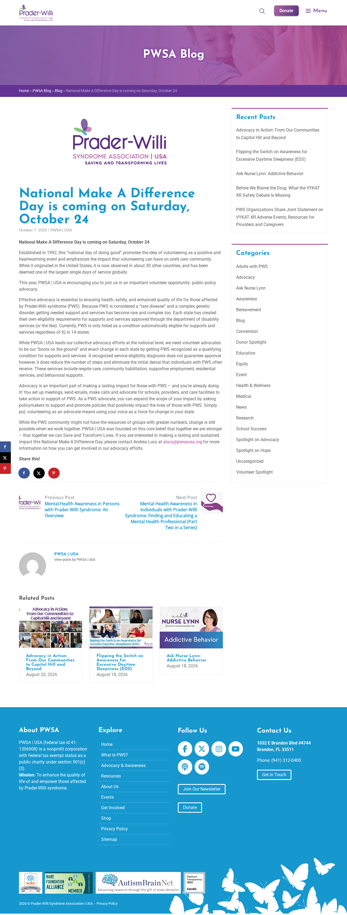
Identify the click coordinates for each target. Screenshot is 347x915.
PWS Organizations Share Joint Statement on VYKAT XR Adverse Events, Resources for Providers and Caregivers (279, 217)
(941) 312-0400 (286, 760)
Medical (243, 396)
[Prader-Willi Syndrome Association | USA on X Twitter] (202, 748)
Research (245, 418)
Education (245, 353)
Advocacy (245, 277)
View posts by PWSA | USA (74, 559)
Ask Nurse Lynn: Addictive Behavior (269, 173)
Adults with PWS (252, 266)
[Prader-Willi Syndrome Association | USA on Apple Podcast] (185, 767)
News (241, 407)
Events (107, 797)
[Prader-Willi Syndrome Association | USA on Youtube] (236, 748)
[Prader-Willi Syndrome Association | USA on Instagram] (218, 748)
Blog (58, 90)
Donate (286, 10)
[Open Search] (262, 10)
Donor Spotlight (251, 342)
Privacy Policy (114, 828)
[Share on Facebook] (24, 473)
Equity (242, 363)
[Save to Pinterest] (54, 473)
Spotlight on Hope (253, 450)
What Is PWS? (114, 754)
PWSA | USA (61, 230)
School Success (251, 428)
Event (241, 374)
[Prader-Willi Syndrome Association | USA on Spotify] (202, 767)
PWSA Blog (42, 90)
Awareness (246, 298)
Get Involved (113, 807)
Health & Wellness (253, 385)
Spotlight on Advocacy (257, 439)
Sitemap (109, 839)
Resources (111, 776)
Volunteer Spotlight (254, 472)
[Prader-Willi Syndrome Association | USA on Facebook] (185, 748)
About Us (109, 786)
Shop (106, 818)
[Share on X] (39, 473)
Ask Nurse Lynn (251, 288)
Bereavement (248, 309)
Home (24, 90)
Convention (247, 331)
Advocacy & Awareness (123, 765)
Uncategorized (250, 461)
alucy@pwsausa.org (182, 441)
